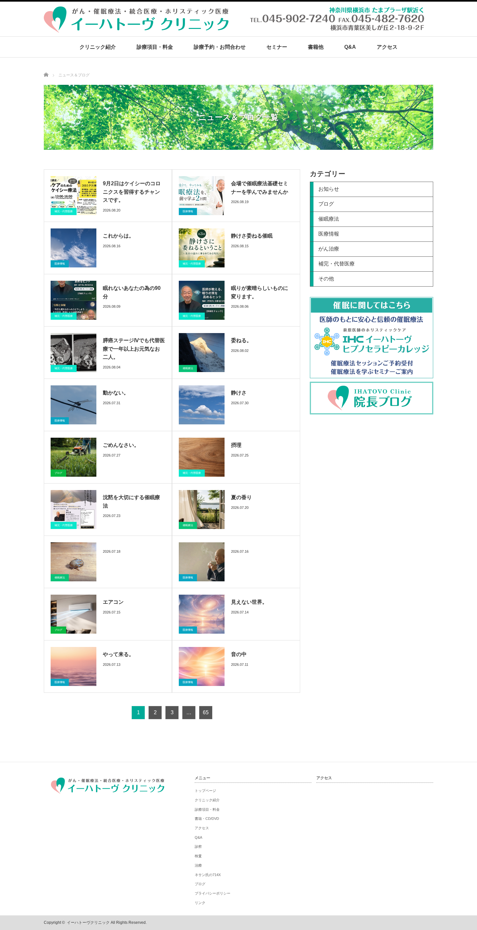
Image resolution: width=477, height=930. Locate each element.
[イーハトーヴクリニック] (235, 29)
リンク (200, 903)
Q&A (350, 47)
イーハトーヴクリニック (88, 922)
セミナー (276, 47)
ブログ (58, 472)
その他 (326, 278)
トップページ (205, 791)
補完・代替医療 (64, 211)
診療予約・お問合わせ (220, 47)
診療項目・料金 (155, 47)
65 (206, 712)
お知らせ (328, 189)
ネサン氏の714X (208, 875)
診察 (198, 846)
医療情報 (188, 211)
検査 (198, 856)
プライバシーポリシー (212, 893)
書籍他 (316, 47)
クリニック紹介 (98, 47)
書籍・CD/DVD (207, 818)
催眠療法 (188, 368)
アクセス (387, 47)
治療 (198, 865)
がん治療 (328, 249)
